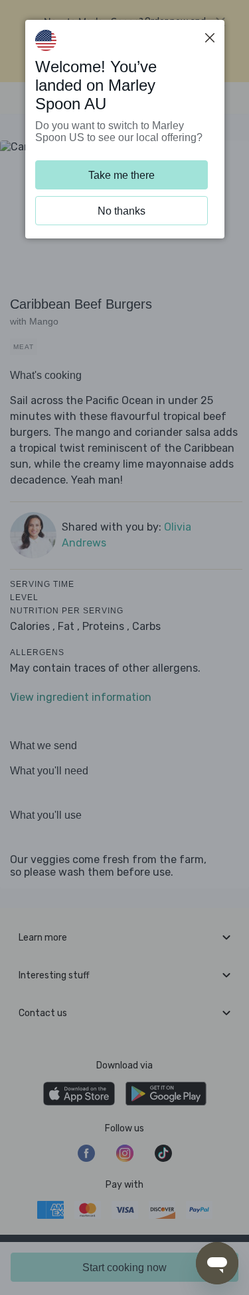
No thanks (121, 211)
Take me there (121, 175)
